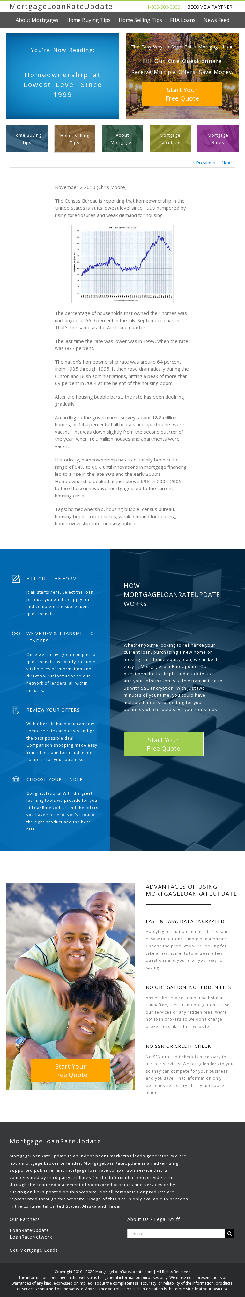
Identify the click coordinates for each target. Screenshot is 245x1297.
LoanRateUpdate (29, 1230)
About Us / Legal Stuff (153, 1219)
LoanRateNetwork (31, 1237)
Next (226, 162)
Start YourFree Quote (182, 94)
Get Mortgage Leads (34, 1250)
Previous (205, 162)
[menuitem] (41, 20)
